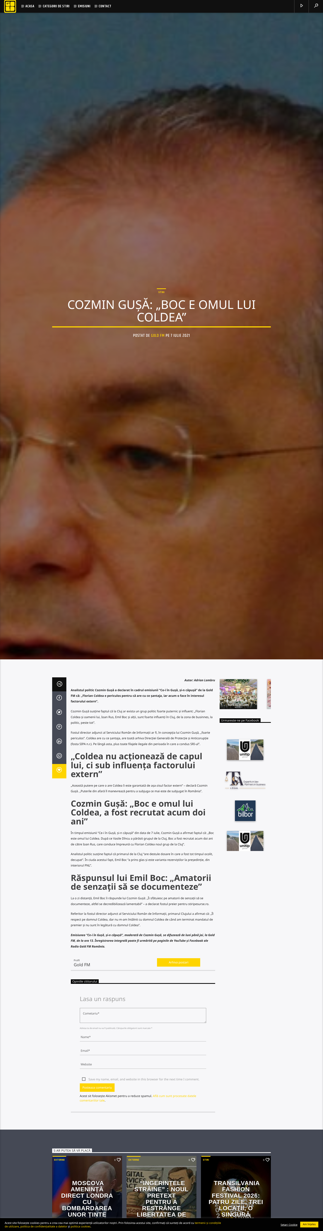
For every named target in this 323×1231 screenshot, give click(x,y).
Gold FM (158, 355)
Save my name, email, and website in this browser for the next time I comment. (144, 1122)
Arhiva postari (178, 1005)
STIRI (161, 312)
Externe (59, 1202)
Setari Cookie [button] (289, 1224)
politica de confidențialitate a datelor (43, 1226)
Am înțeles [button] (309, 1224)
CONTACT (105, 6)
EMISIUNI (84, 6)
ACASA (29, 6)
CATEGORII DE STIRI (56, 6)
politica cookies (80, 1226)
